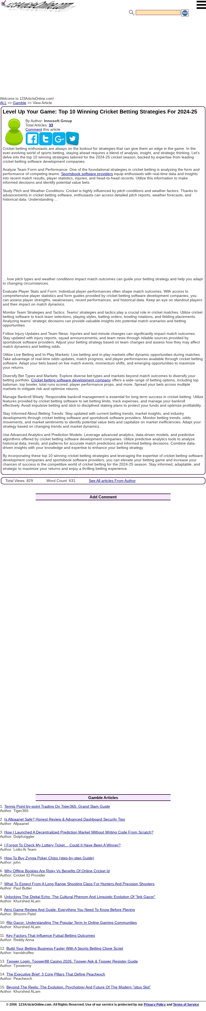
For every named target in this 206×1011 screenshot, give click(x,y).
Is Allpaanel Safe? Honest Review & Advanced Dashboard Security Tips (64, 819)
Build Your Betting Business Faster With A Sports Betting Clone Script (64, 948)
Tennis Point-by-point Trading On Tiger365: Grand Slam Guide (57, 806)
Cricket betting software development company (71, 380)
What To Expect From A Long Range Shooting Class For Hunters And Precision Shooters (79, 884)
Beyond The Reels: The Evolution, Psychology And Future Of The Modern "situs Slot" (78, 987)
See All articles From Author (112, 480)
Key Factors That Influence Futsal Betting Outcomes (50, 935)
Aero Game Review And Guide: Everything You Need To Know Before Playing (69, 909)
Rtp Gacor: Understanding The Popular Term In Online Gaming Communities (71, 922)
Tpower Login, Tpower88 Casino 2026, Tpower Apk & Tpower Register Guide (72, 961)
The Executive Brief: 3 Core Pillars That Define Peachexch (55, 974)
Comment (33, 129)
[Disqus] (103, 575)
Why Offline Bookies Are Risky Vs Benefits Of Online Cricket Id (57, 871)
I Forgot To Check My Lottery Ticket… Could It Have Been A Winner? (62, 845)
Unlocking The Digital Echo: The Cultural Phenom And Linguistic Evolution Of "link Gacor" (79, 897)
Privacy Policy (155, 1004)
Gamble (19, 103)
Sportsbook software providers (87, 174)
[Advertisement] (103, 57)
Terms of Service (186, 1004)
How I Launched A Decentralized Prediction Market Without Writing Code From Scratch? (78, 832)
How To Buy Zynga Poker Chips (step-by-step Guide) (49, 858)
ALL (3, 103)
